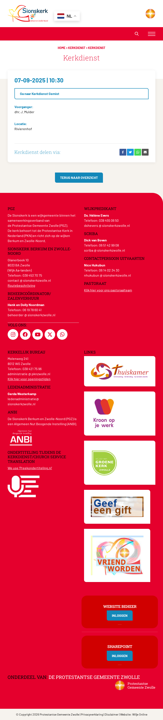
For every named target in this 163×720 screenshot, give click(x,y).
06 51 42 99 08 (109, 245)
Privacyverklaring (92, 714)
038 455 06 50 (109, 220)
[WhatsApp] (137, 152)
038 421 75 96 (32, 369)
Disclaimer (111, 714)
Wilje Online (139, 714)
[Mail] (145, 152)
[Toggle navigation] (151, 33)
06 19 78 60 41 (32, 310)
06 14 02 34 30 (109, 270)
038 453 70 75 (32, 275)
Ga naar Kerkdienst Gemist (39, 94)
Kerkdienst (76, 48)
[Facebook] (122, 152)
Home (61, 48)
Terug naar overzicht (79, 177)
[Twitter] (130, 152)
